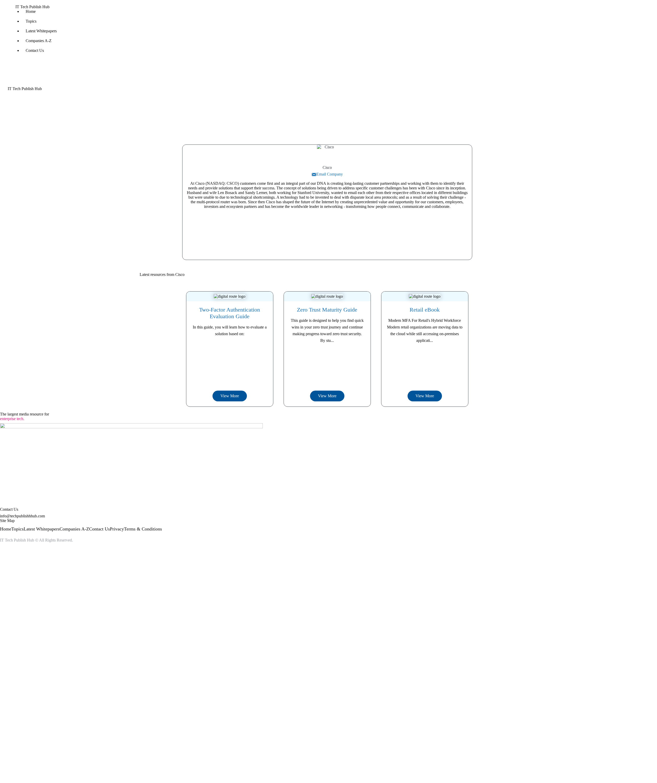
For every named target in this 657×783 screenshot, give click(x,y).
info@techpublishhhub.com (22, 516)
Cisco (327, 167)
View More (229, 396)
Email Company (329, 174)
